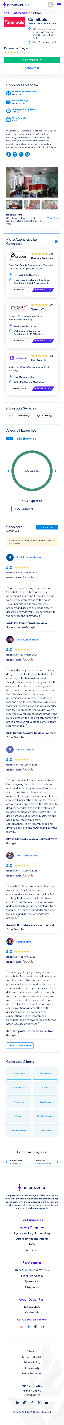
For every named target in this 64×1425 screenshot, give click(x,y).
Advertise (32, 1250)
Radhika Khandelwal (28, 557)
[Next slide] (55, 471)
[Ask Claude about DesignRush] (21, 1326)
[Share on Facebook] (8, 154)
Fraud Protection (32, 1373)
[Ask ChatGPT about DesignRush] (35, 1326)
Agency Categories (32, 1227)
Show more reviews (20, 1045)
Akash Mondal (25, 749)
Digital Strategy (44, 415)
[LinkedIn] (17, 1402)
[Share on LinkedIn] (21, 154)
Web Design (24, 415)
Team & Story (32, 1307)
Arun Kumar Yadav (27, 639)
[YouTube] (46, 1402)
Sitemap (32, 1351)
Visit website (30, 60)
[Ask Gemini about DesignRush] (29, 1327)
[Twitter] (39, 1402)
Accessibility (32, 1368)
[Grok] (42, 1326)
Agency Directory (21, 13)
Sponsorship (32, 1281)
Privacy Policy (32, 1362)
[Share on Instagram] (27, 154)
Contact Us (32, 1312)
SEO (10, 415)
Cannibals (37, 19)
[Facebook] (32, 1402)
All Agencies (32, 1287)
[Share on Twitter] (15, 154)
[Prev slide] (8, 471)
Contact (30, 68)
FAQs (32, 1244)
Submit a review (45, 527)
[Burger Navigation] (59, 4)
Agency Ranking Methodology (32, 1233)
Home (6, 13)
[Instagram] (24, 1402)
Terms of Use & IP (32, 1357)
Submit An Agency (32, 1275)
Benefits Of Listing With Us (32, 1270)
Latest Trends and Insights (32, 1238)
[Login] (51, 5)
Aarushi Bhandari (27, 855)
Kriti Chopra (24, 941)
